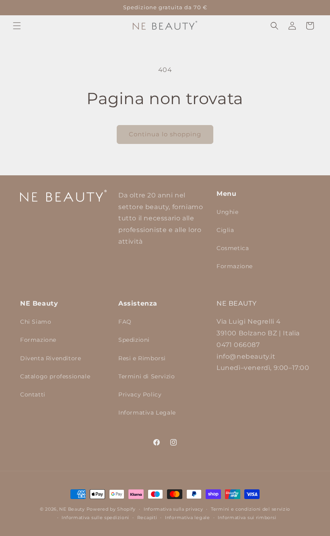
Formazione (235, 266)
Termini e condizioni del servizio (250, 509)
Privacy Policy (139, 394)
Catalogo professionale (55, 376)
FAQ (125, 321)
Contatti (32, 394)
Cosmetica (233, 248)
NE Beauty (72, 509)
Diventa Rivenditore (50, 358)
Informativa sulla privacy (173, 509)
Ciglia (225, 230)
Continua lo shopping (165, 134)
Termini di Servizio (146, 376)
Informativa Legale (147, 412)
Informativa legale (187, 517)
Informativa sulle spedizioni (95, 517)
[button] (17, 26)
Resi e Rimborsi (142, 358)
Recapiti (147, 517)
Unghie (228, 212)
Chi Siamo (35, 321)
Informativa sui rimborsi (247, 517)
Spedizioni (134, 339)
